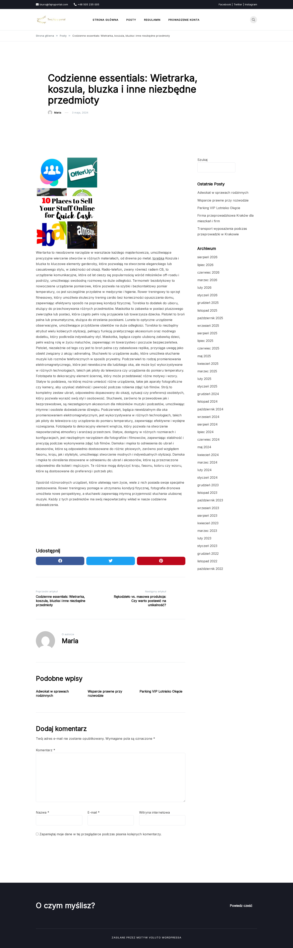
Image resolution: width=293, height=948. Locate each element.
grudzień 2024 (208, 394)
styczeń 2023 (207, 546)
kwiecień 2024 (208, 455)
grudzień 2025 (208, 303)
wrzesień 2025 (208, 326)
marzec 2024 (207, 462)
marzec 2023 (207, 531)
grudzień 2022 (208, 554)
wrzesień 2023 (208, 508)
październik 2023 (210, 500)
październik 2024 (210, 409)
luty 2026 (204, 288)
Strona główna (105, 19)
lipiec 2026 (205, 265)
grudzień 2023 (208, 485)
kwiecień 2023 (207, 523)
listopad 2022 (207, 561)
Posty (131, 19)
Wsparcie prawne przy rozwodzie (223, 200)
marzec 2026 (207, 280)
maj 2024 (204, 447)
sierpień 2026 (207, 257)
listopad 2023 (207, 493)
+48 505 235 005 (88, 4)
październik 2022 (210, 569)
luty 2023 (204, 538)
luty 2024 (204, 470)
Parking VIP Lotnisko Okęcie (161, 691)
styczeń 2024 (207, 477)
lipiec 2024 (205, 432)
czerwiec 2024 (208, 439)
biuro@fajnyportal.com (54, 4)
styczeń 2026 (207, 295)
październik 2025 (210, 318)
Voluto (155, 937)
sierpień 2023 (207, 516)
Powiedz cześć (241, 906)
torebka (158, 258)
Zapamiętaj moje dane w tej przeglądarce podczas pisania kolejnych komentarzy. (100, 834)
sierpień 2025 (207, 333)
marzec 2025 (207, 371)
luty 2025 (204, 379)
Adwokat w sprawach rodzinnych (52, 693)
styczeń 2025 (207, 386)
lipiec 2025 (205, 341)
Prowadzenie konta (184, 19)
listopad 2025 (207, 310)
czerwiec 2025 (208, 348)
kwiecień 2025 (207, 364)
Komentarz (45, 750)
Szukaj (202, 160)
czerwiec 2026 (208, 272)
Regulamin (152, 19)
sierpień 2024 (207, 424)
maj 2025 (204, 356)
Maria (57, 112)
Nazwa (42, 812)
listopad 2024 (207, 401)
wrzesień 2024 (208, 417)
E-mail (94, 812)
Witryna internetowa (154, 812)
